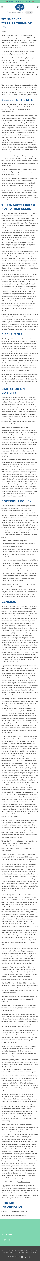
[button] (20, 1224)
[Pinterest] (25, 1257)
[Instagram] (29, 1257)
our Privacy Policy (24, 1182)
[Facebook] (22, 1257)
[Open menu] (4, 7)
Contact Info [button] (6, 1240)
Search (29, 12)
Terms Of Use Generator (9, 94)
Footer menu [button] (6, 1234)
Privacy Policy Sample (30, 94)
